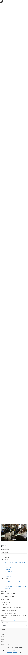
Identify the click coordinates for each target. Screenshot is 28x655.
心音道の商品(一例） (5, 549)
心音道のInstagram (7, 567)
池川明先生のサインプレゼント (7, 620)
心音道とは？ (3, 634)
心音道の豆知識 (4, 552)
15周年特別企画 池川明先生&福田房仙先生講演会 (11, 607)
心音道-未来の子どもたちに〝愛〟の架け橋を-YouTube (15, 562)
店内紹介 (3, 636)
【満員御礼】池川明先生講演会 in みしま (9, 610)
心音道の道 (3, 554)
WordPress (10, 650)
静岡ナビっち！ (7, 588)
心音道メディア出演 (5, 644)
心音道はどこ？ (4, 632)
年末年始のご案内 (5, 599)
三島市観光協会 (7, 584)
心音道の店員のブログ (8, 573)
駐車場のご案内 (4, 629)
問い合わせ (3, 641)
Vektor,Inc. (15, 652)
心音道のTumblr (7, 569)
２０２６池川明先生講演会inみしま (8, 596)
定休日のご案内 (4, 604)
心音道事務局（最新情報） (6, 557)
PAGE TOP (26, 634)
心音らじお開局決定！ (6, 602)
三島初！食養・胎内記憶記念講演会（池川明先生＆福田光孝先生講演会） (13, 616)
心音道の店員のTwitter (8, 571)
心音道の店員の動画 (8, 576)
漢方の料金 (3, 639)
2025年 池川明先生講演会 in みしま (8, 613)
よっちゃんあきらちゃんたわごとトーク (12, 581)
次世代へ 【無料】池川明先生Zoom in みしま (11, 593)
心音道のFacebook (7, 565)
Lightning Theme (16, 650)
